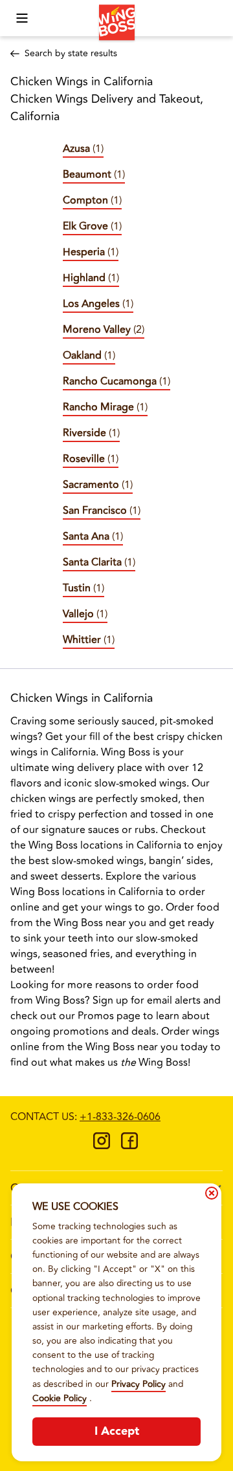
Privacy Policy (138, 1384)
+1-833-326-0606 (120, 1117)
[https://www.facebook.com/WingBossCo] (129, 1145)
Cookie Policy (59, 1398)
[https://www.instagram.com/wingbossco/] (101, 1145)
